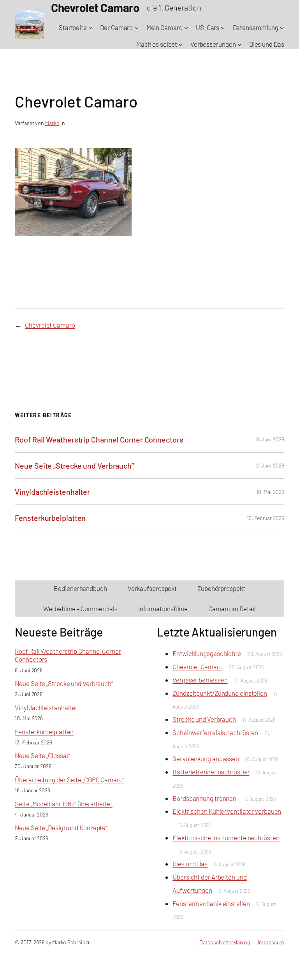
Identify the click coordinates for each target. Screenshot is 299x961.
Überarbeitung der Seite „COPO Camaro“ (69, 779)
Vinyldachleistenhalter (52, 491)
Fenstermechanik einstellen (211, 903)
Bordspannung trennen (204, 798)
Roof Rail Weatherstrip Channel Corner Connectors (99, 439)
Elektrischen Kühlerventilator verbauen (226, 811)
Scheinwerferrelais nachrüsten (215, 732)
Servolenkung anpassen (205, 758)
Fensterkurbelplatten (50, 517)
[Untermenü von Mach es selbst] (181, 44)
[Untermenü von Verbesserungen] (239, 44)
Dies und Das (190, 864)
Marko (52, 123)
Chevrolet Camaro (50, 325)
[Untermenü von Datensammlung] (282, 28)
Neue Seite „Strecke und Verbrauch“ (74, 465)
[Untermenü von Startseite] (90, 28)
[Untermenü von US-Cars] (223, 28)
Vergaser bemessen (199, 680)
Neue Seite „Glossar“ (42, 755)
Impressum (271, 942)
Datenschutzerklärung (224, 942)
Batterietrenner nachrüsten (210, 772)
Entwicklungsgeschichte (206, 653)
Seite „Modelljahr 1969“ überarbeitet (63, 804)
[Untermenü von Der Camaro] (137, 28)
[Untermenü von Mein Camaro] (186, 28)
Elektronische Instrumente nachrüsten (225, 837)
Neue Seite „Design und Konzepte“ (61, 827)
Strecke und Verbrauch (204, 719)
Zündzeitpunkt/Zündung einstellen (219, 693)
